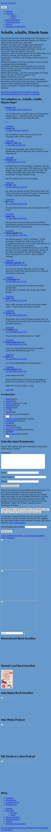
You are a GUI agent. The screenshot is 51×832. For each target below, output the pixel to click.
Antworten (10, 126)
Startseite (9, 11)
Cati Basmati (11, 279)
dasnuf (3, 92)
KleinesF (9, 160)
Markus (9, 107)
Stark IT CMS (11, 143)
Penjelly (9, 185)
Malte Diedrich (12, 369)
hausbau (26, 94)
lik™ (7, 410)
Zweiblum (9, 427)
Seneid (8, 128)
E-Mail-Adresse (7, 477)
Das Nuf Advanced (8, 3)
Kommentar (6, 453)
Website (4, 481)
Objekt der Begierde (23, 92)
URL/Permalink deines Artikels (12, 527)
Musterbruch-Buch (13, 22)
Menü (4, 7)
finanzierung (17, 94)
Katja (8, 298)
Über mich (10, 14)
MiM (8, 357)
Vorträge (13, 16)
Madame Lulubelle (13, 263)
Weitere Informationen (17, 523)
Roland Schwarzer (13, 342)
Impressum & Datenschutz (16, 27)
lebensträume (35, 94)
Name (4, 472)
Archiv (13, 18)
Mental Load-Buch (13, 20)
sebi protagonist (11, 414)
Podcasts (9, 24)
